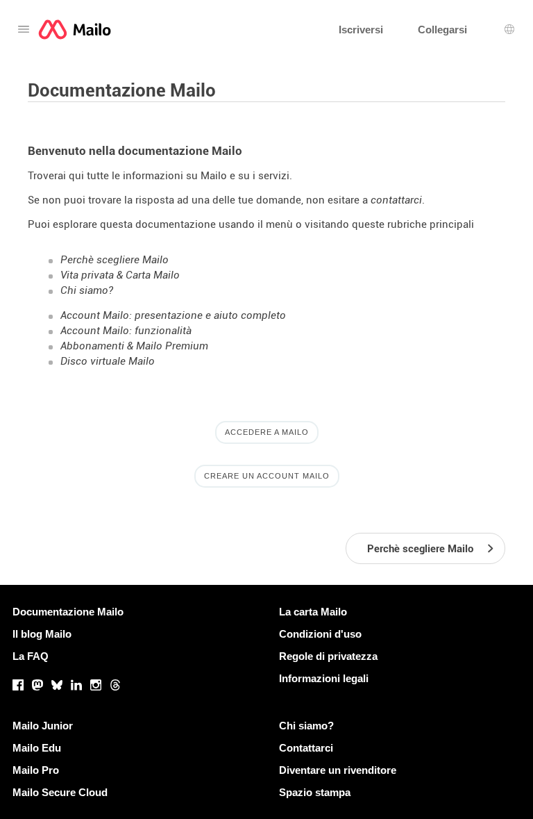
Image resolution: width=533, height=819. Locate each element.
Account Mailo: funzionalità (126, 330)
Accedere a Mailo (267, 432)
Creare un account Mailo (267, 476)
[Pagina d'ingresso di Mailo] (75, 29)
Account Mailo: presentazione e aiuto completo (173, 315)
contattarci (396, 200)
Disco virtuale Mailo (107, 361)
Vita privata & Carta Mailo (120, 275)
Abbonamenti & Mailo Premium (134, 346)
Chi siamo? (86, 290)
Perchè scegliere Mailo (114, 260)
